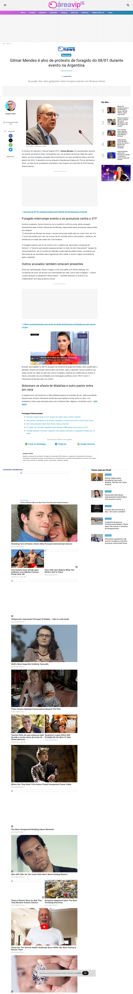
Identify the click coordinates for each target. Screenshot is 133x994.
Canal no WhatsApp (37, 444)
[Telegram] (11, 149)
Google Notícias (87, 444)
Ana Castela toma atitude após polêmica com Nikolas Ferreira (122, 133)
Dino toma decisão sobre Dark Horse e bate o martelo (47, 424)
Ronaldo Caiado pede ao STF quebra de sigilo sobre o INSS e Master (53, 417)
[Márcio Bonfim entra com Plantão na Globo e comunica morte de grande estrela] (111, 158)
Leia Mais (78, 973)
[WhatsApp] (11, 145)
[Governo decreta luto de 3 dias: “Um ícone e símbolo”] (97, 508)
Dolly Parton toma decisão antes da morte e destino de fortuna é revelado (123, 144)
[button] (116, 5)
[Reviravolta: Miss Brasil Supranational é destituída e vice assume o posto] (97, 494)
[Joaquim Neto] (10, 105)
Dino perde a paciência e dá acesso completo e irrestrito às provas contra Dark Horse (59, 420)
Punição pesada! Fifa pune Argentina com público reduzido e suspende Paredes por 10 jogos (60, 432)
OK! (85, 973)
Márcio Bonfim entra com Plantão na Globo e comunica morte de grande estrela (123, 155)
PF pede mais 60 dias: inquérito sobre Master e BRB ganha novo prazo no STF (57, 427)
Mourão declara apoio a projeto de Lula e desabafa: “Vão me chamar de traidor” (123, 122)
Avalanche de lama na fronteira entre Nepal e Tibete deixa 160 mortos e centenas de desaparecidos (116, 525)
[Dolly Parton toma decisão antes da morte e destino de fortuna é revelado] (111, 146)
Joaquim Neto (67, 76)
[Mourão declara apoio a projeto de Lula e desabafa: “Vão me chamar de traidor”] (111, 124)
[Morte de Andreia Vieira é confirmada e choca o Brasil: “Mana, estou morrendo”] (111, 113)
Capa (3, 43)
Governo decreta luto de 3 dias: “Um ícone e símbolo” (115, 511)
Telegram (62, 444)
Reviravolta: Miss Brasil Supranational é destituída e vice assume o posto (116, 497)
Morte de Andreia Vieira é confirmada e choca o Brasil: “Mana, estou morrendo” (123, 110)
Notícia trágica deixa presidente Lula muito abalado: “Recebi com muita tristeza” (116, 481)
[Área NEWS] (66, 51)
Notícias (8, 43)
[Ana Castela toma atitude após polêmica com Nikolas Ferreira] (111, 135)
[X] (11, 140)
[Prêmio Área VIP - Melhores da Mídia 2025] (116, 173)
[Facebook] (11, 136)
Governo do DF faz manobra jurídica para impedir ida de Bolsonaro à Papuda (55, 212)
